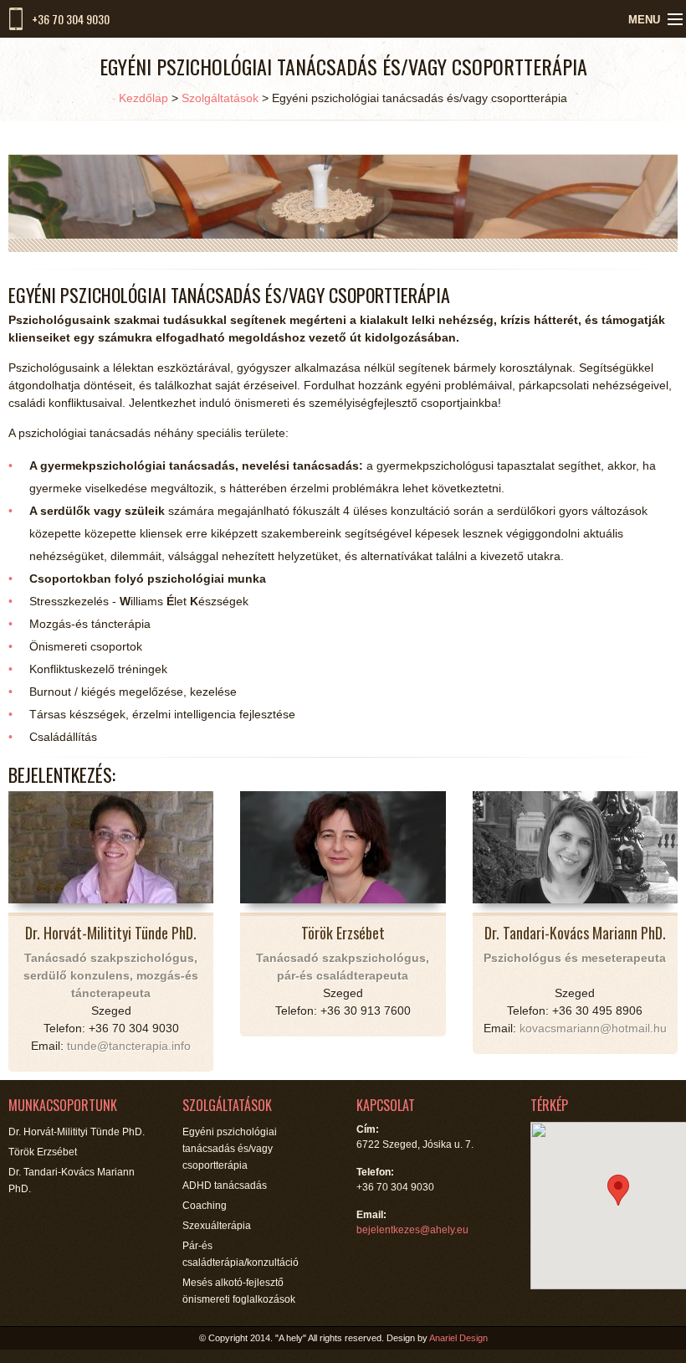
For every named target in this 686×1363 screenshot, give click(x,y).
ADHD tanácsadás (224, 1185)
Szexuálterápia (216, 1226)
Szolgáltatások (220, 98)
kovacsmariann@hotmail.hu (593, 1028)
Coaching (204, 1205)
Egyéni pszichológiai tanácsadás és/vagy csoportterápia (229, 1148)
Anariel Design (458, 1338)
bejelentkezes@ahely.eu (412, 1230)
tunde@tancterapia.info (129, 1045)
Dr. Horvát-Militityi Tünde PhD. (76, 1132)
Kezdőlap (143, 98)
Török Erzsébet (42, 1152)
